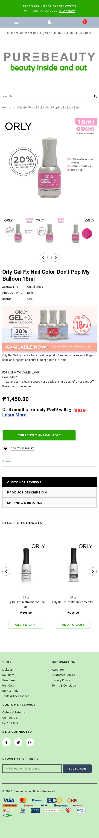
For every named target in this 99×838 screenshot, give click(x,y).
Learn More (14, 415)
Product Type (12, 292)
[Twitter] (18, 742)
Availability (10, 286)
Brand (6, 298)
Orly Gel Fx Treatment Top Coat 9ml (26, 604)
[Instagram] (30, 742)
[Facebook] (6, 742)
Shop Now (67, 10)
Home (6, 107)
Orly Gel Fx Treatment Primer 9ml (73, 602)
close (96, 6)
